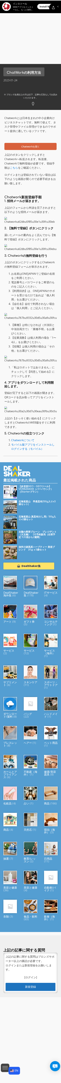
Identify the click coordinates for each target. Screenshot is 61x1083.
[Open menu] (5, 1068)
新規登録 (30, 987)
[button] (28, 566)
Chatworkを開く (30, 146)
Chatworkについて (22, 440)
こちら (14, 168)
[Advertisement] (30, 32)
